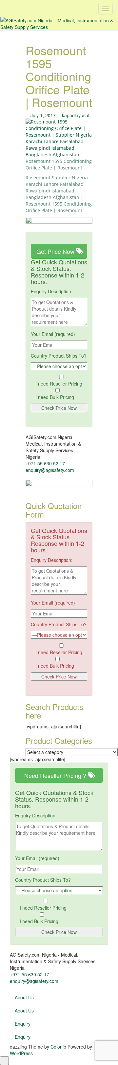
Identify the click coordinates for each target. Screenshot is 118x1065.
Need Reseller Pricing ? (56, 775)
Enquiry (22, 1023)
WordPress (21, 1053)
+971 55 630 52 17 (45, 463)
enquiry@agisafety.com (50, 470)
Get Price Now (56, 251)
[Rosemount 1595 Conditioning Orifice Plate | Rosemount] (59, 138)
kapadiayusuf (75, 115)
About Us (24, 997)
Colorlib (58, 1046)
